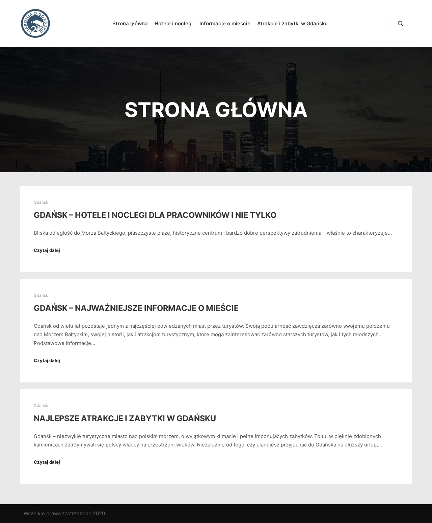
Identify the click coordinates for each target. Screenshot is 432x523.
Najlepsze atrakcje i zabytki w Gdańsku (125, 418)
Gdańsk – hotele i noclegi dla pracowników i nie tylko (155, 215)
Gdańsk (41, 202)
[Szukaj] (401, 23)
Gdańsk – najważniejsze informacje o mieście (136, 308)
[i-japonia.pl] (35, 23)
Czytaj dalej (47, 250)
